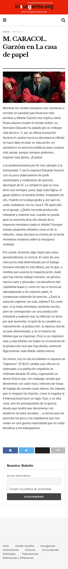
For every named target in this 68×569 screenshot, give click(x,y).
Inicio (6, 546)
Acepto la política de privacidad (30, 488)
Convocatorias (50, 550)
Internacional (11, 550)
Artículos (18, 31)
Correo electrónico (19, 475)
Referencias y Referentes (18, 557)
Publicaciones (30, 553)
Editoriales (9, 553)
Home (6, 31)
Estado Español (24, 546)
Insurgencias (47, 546)
